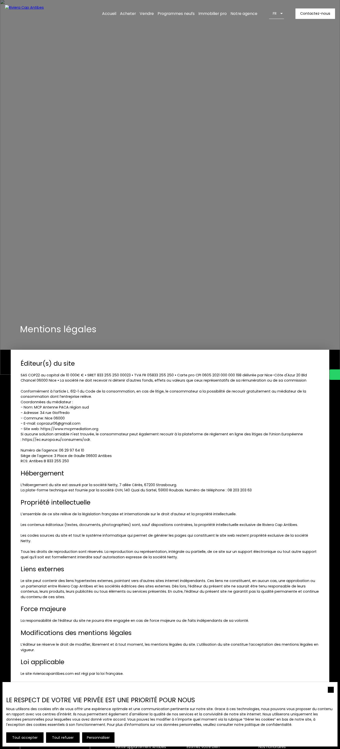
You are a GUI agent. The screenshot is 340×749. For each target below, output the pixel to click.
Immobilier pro (212, 13)
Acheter (128, 13)
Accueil (109, 13)
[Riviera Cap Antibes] (36, 13)
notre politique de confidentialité (262, 724)
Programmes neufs (176, 13)
